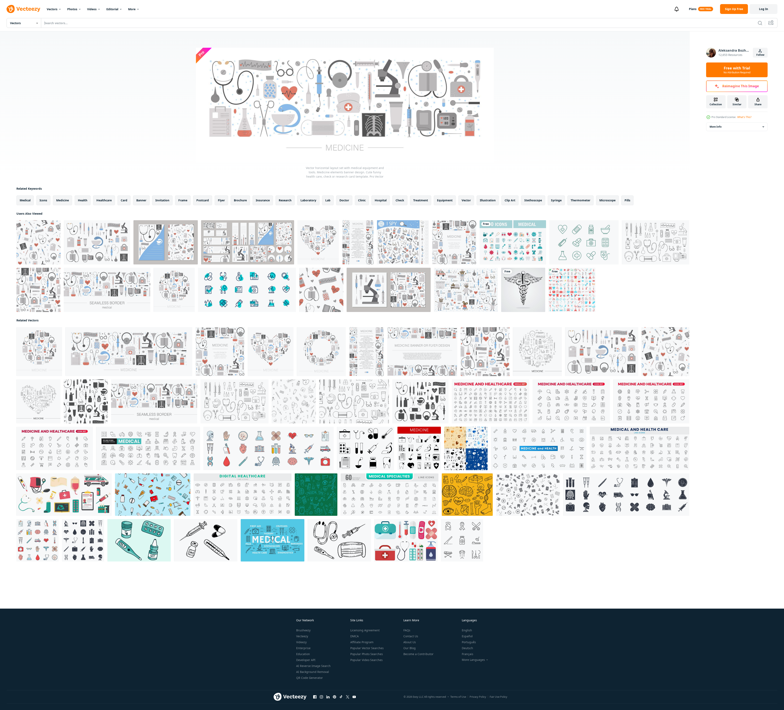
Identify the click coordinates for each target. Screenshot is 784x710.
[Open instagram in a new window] (321, 697)
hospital (381, 200)
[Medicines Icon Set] (247, 290)
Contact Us (410, 636)
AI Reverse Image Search (313, 666)
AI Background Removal (312, 672)
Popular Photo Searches (366, 654)
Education (303, 654)
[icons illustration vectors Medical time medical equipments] (316, 494)
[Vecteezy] (23, 9)
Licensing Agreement (365, 630)
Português (469, 642)
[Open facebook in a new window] (314, 697)
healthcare (104, 200)
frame (182, 200)
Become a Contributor (418, 654)
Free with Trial (737, 70)
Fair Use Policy (498, 697)
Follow (760, 55)
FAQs (406, 630)
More (131, 9)
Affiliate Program (361, 642)
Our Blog (409, 648)
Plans (692, 9)
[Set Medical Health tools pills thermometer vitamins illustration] (139, 540)
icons (43, 200)
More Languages (473, 659)
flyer (221, 200)
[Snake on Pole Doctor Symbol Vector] (523, 290)
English (467, 630)
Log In (763, 9)
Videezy (301, 642)
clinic (362, 200)
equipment (445, 200)
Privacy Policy (478, 697)
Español (467, 636)
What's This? (744, 117)
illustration (488, 200)
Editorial (112, 9)
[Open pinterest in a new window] (334, 697)
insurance (263, 200)
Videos (92, 9)
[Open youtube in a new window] (354, 697)
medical (25, 200)
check (400, 200)
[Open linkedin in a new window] (328, 697)
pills (627, 200)
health (82, 200)
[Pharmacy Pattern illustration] (528, 494)
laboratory (308, 200)
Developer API (305, 660)
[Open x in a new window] (347, 697)
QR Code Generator (309, 678)
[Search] (760, 22)
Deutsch (467, 648)
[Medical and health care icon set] (513, 242)
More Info (715, 126)
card (124, 200)
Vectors (52, 9)
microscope (607, 200)
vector (466, 200)
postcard (202, 200)
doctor (344, 200)
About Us (409, 642)
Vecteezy (302, 636)
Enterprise (303, 648)
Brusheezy (303, 630)
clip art (510, 200)
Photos (72, 9)
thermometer (580, 200)
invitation (162, 200)
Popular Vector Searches (367, 648)
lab (327, 200)
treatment (420, 200)
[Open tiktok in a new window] (341, 697)
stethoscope (533, 200)
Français (467, 654)
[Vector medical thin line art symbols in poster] (272, 540)
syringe (556, 200)
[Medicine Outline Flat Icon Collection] (584, 242)
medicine (62, 200)
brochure (240, 200)
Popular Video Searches (366, 660)
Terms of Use (458, 697)
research (285, 200)
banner (141, 200)
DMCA (354, 636)
